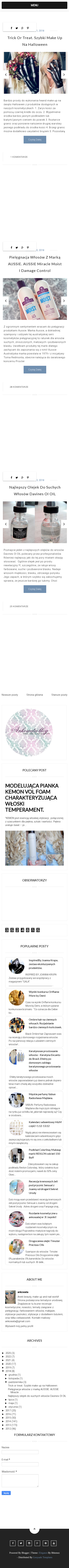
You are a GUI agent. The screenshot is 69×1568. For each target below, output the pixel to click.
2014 (9, 1421)
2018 (9, 1371)
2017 (9, 1410)
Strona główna (34, 694)
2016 (9, 1414)
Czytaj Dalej (34, 139)
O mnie (32, 1506)
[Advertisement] (34, 204)
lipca (12, 1399)
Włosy (59, 1506)
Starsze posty (59, 694)
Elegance (43, 1553)
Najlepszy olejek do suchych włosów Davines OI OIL (37, 1395)
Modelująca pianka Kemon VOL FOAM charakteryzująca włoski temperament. (31, 797)
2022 (9, 1356)
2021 (9, 1360)
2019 (9, 1367)
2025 (9, 1353)
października (16, 1382)
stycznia (14, 1406)
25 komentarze (19, 606)
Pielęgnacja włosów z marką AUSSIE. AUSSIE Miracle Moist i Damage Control (35, 264)
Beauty (46, 1506)
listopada (14, 1378)
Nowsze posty (10, 694)
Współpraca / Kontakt (17, 1515)
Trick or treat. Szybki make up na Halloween (32, 1385)
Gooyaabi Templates (42, 1557)
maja (12, 1403)
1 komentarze (19, 157)
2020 (9, 1363)
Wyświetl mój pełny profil (19, 1326)
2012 (9, 1428)
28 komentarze (19, 387)
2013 (9, 1425)
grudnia (13, 1374)
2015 (9, 1417)
